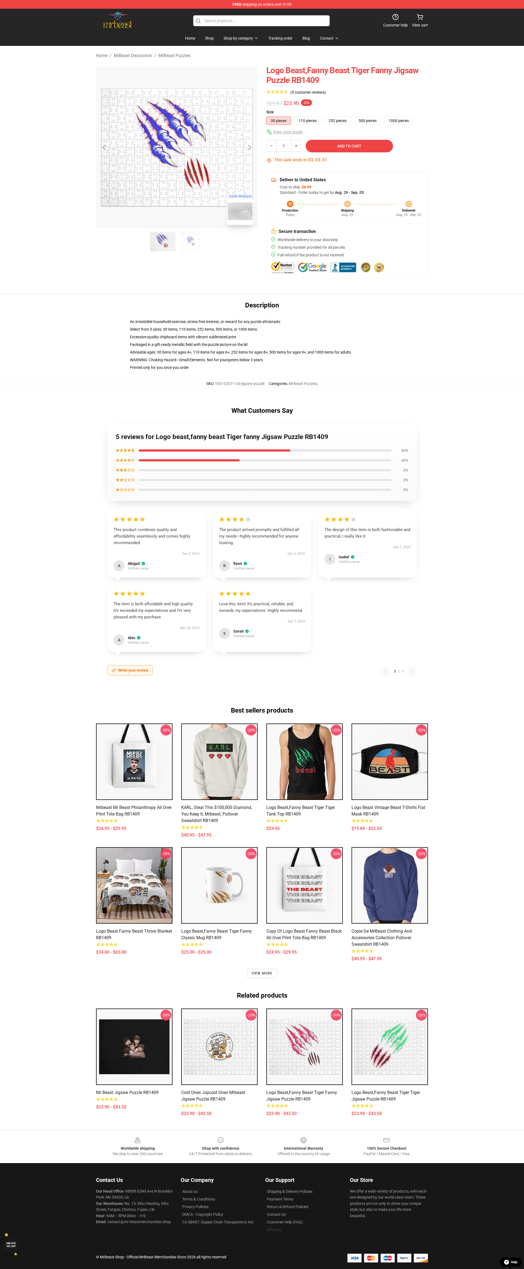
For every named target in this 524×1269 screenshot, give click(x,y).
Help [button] (514, 1262)
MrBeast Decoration (133, 55)
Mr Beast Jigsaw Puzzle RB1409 (127, 1092)
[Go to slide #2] (191, 241)
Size (270, 112)
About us (190, 1191)
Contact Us (276, 1214)
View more (262, 973)
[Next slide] (249, 147)
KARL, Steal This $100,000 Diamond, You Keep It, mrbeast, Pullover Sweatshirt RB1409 (216, 814)
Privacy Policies (195, 1207)
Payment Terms (280, 1199)
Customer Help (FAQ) (285, 1222)
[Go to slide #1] (163, 241)
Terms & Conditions (198, 1199)
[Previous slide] (104, 147)
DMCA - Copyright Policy (202, 1214)
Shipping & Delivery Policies (289, 1191)
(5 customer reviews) (308, 92)
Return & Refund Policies (287, 1207)
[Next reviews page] (412, 671)
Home (102, 55)
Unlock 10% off (11, 1245)
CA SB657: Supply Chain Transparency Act (218, 1222)
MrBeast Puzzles (174, 55)
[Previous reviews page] (386, 671)
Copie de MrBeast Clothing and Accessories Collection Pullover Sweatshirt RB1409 (382, 938)
